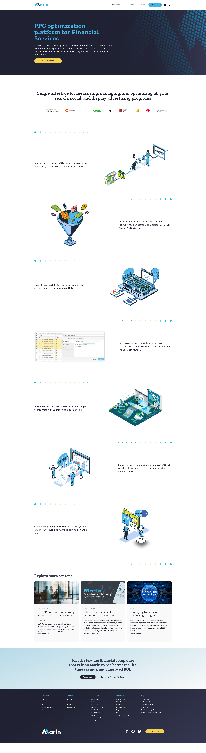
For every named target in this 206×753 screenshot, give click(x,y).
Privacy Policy (145, 699)
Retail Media (70, 704)
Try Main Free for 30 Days (112, 677)
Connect (44, 699)
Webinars (119, 704)
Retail (93, 715)
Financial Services (97, 707)
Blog (117, 710)
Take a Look (88, 677)
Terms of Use (145, 707)
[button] (117, 5)
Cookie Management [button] (147, 704)
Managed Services (47, 707)
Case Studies (120, 699)
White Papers (120, 702)
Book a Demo (48, 60)
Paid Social (70, 702)
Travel (93, 723)
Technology (95, 720)
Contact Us (155, 731)
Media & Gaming (96, 710)
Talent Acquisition (97, 718)
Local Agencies (96, 712)
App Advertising (72, 707)
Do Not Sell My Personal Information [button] (152, 702)
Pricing (142, 5)
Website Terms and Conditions (151, 712)
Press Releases (121, 707)
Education (94, 704)
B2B (92, 702)
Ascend (44, 702)
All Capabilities (46, 710)
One (43, 704)
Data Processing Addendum (150, 710)
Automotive (95, 699)
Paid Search (70, 699)
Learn (118, 712)
